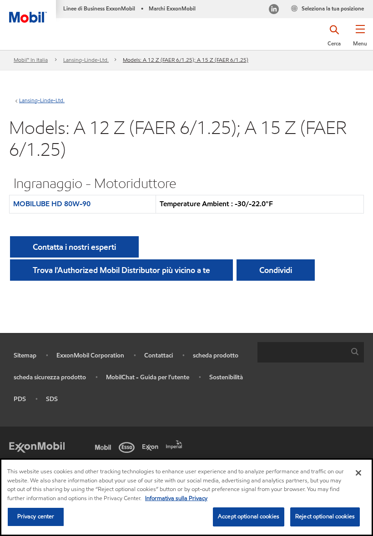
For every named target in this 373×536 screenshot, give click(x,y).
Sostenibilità (226, 377)
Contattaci (158, 355)
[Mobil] (105, 446)
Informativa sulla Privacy (176, 498)
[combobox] (310, 352)
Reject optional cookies (325, 516)
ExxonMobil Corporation (90, 355)
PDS (20, 399)
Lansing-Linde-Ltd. (86, 60)
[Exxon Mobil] (37, 446)
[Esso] (128, 446)
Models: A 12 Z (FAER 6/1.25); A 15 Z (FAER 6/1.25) (185, 60)
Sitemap (25, 355)
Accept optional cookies (248, 516)
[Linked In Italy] (273, 10)
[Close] (358, 473)
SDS (52, 399)
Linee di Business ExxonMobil (99, 8)
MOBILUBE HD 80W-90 (52, 203)
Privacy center (36, 516)
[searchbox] (301, 352)
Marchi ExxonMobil (172, 8)
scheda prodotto (215, 355)
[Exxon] (152, 446)
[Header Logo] (28, 11)
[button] (360, 38)
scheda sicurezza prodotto (50, 377)
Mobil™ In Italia (31, 60)
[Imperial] (175, 444)
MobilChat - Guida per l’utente (147, 377)
